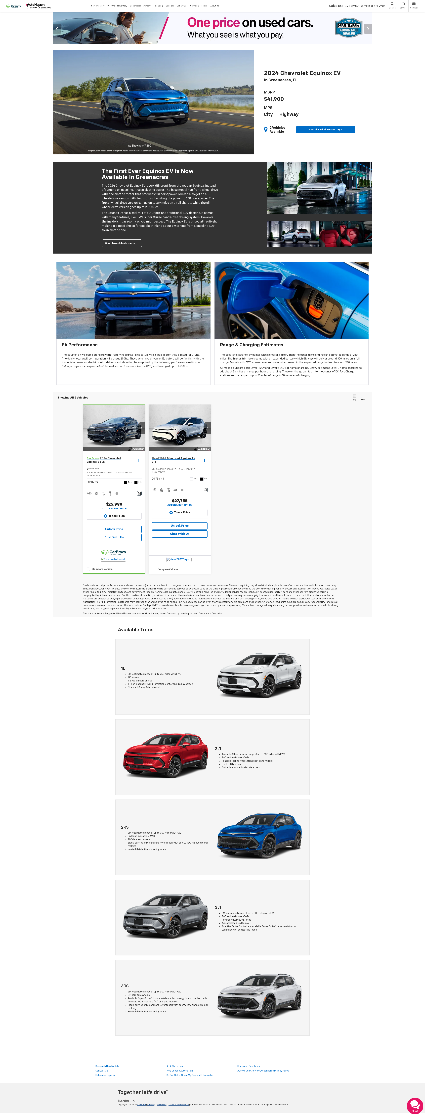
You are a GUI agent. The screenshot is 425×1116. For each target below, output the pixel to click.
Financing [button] (158, 6)
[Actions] (139, 460)
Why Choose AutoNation (180, 1071)
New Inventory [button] (97, 6)
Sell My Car (182, 6)
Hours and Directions (248, 1066)
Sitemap (151, 1105)
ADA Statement (175, 1066)
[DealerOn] (126, 1101)
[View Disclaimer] (117, 493)
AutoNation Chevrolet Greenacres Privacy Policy (263, 1071)
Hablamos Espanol (105, 1075)
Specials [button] (170, 6)
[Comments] (139, 493)
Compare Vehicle (102, 569)
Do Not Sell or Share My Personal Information (190, 1075)
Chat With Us (114, 537)
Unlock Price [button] (114, 529)
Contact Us (101, 1071)
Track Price (117, 516)
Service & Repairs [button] (198, 6)
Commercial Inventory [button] (140, 6)
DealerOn (141, 1105)
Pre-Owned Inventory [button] (117, 6)
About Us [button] (214, 6)
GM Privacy (162, 1105)
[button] (141, 428)
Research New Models (107, 1066)
